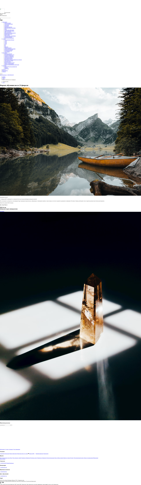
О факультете (4, 22)
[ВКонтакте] (0, 205)
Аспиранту (4, 65)
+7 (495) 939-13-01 (3, 467)
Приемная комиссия (8, 53)
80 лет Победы (5, 70)
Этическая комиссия (8, 36)
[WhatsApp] (6, 205)
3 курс (5, 42)
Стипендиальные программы (9, 48)
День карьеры (7, 51)
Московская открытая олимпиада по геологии (13, 59)
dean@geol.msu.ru (3, 74)
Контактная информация (9, 37)
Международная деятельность (10, 32)
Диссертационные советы (9, 30)
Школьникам (95, 457)
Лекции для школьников (9, 63)
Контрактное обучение (8, 49)
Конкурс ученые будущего (69, 457)
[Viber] (5, 205)
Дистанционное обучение (9, 39)
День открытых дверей (8, 60)
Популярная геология (8, 58)
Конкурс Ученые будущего (9, 62)
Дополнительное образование (10, 35)
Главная (3, 76)
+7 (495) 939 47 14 (3, 476)
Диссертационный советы (79, 457)
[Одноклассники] (2, 205)
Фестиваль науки (7, 61)
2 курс (5, 41)
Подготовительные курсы (9, 54)
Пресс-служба (7, 34)
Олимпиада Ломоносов (8, 55)
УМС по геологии (7, 31)
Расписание (7, 453)
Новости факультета (13, 453)
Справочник (2, 453)
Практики (6, 46)
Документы (6, 68)
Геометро (4, 71)
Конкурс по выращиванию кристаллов (11, 64)
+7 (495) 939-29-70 (10, 74)
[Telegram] (3, 205)
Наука (11, 457)
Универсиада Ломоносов (9, 56)
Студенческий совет (8, 50)
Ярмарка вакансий (7, 47)
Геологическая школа (8, 57)
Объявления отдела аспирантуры (10, 66)
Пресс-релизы (2, 458)
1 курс (5, 40)
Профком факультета (8, 33)
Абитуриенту (4, 52)
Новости (6, 67)
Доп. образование (16, 449)
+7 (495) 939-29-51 (3, 471)
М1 (5, 44)
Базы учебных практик (59, 457)
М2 (5, 45)
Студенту (4, 38)
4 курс (5, 43)
